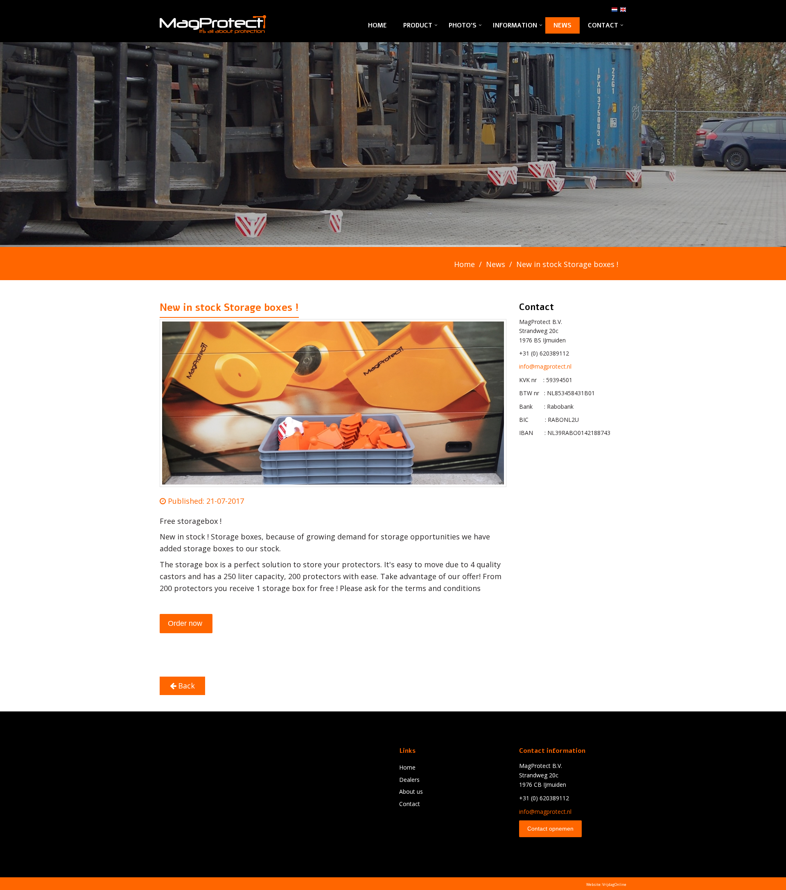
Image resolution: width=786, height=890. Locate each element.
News (562, 25)
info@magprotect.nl (545, 366)
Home (377, 25)
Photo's (463, 25)
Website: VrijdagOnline (606, 884)
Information (515, 25)
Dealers (409, 780)
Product (417, 25)
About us (411, 791)
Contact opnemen (550, 828)
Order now (186, 623)
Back (185, 686)
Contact (603, 25)
